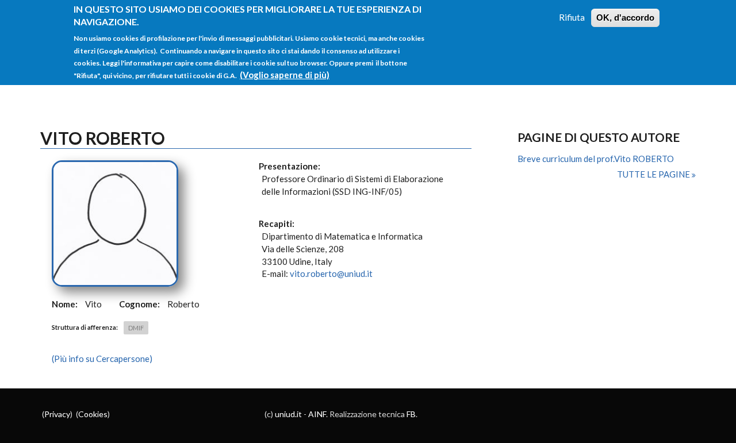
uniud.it (288, 414)
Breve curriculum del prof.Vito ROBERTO (596, 158)
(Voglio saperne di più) (284, 75)
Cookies (93, 414)
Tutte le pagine (654, 174)
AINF (317, 414)
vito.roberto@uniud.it (331, 273)
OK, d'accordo (625, 17)
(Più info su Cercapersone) (102, 358)
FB (411, 414)
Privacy (57, 414)
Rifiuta (572, 17)
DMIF (136, 328)
